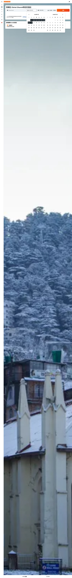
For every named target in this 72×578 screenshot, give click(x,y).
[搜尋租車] (1, 9)
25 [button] (62, 27)
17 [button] (36, 25)
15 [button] (31, 25)
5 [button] (41, 20)
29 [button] (31, 30)
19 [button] (41, 25)
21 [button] (52, 27)
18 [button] (62, 25)
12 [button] (41, 22)
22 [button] (31, 27)
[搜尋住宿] (1, 7)
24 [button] (36, 27)
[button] (2, 1)
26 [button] (41, 27)
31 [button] (60, 30)
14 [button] (52, 25)
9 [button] (57, 22)
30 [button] (33, 30)
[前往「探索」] (1, 14)
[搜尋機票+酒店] (1, 11)
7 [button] (52, 22)
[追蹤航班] (1, 17)
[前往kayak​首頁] (7, 1)
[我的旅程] (1, 20)
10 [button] (36, 22)
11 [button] (62, 22)
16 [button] (57, 25)
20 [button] (44, 25)
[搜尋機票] (1, 5)
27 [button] (44, 27)
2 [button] (57, 20)
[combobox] (17, 10)
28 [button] (28, 30)
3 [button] (36, 20)
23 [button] (33, 27)
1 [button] (31, 20)
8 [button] (31, 22)
